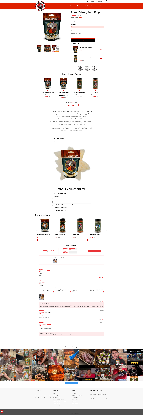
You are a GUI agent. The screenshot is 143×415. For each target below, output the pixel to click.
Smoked (57, 121)
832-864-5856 (38, 393)
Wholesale (98, 1)
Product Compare (75, 397)
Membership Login (56, 405)
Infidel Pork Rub (96, 92)
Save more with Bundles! (76, 33)
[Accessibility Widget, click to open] (2, 411)
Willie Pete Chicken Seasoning (85, 57)
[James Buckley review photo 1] (41, 297)
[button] (88, 1)
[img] (41, 269)
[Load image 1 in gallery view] (39, 48)
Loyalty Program (75, 399)
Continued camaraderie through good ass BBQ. (43, 395)
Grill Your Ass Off (69, 413)
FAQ (54, 393)
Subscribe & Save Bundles (77, 395)
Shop (70, 6)
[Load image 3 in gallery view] (55, 48)
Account (102, 1)
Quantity (72, 19)
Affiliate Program (56, 397)
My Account (74, 401)
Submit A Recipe (56, 403)
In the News (55, 395)
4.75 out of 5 (52, 250)
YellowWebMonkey (78, 413)
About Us (92, 1)
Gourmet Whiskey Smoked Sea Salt (86, 47)
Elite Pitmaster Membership (58, 399)
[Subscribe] (106, 398)
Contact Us (43, 393)
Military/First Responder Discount (59, 401)
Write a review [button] (94, 251)
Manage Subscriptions (76, 403)
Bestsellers (74, 393)
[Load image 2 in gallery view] (47, 48)
